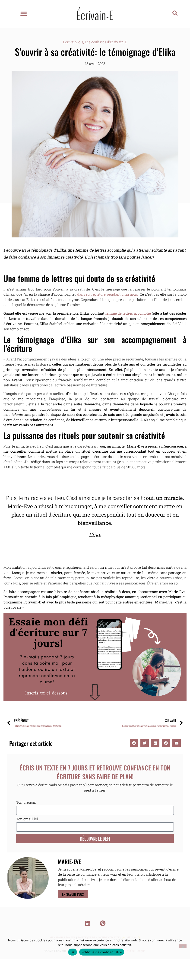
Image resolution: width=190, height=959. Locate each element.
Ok (72, 952)
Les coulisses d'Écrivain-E (106, 42)
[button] (24, 14)
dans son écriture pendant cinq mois (107, 294)
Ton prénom (26, 802)
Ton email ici (27, 819)
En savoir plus (73, 894)
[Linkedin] (88, 923)
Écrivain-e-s (73, 42)
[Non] (183, 946)
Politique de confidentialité (102, 952)
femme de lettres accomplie (128, 313)
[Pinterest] (103, 923)
